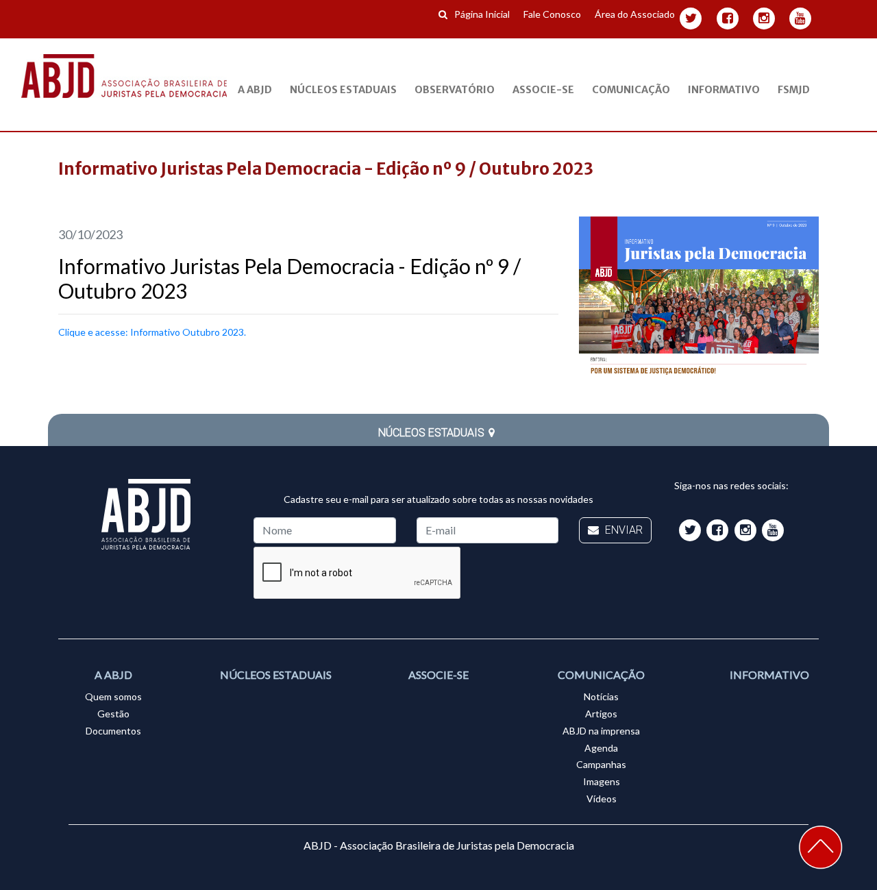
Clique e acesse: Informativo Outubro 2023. (152, 332)
